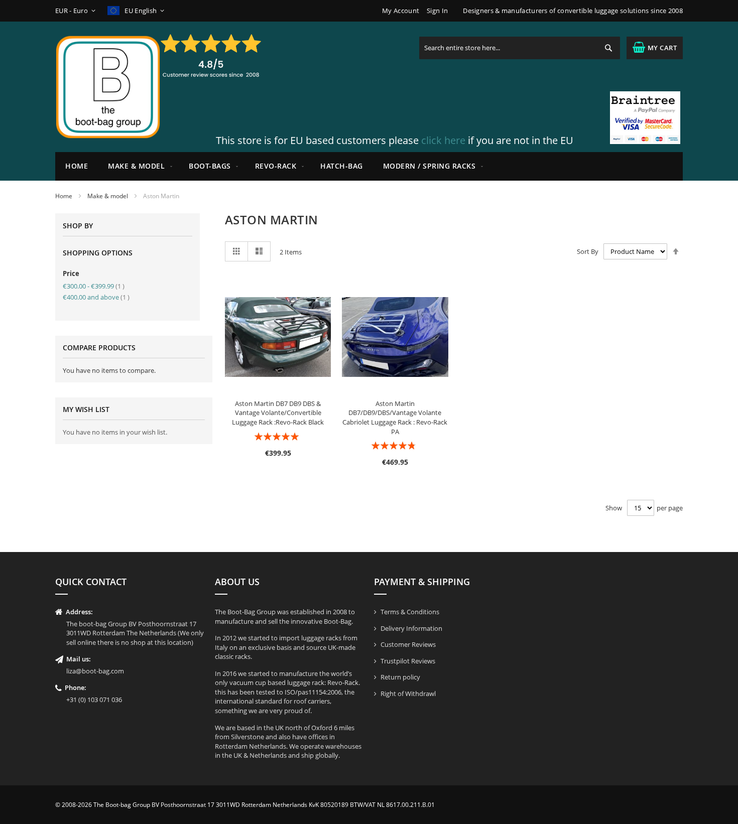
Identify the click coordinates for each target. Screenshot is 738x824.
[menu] (369, 166)
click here (443, 140)
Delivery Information (411, 628)
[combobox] (519, 48)
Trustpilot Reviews (408, 660)
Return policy (400, 676)
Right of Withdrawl (408, 693)
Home (63, 196)
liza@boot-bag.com (95, 670)
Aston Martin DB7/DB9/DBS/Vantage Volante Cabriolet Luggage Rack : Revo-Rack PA (394, 417)
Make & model (107, 196)
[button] (77, 11)
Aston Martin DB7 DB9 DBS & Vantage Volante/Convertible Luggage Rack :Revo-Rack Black (278, 413)
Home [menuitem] (76, 166)
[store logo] (108, 87)
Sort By (587, 251)
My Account (400, 10)
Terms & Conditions (410, 611)
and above (96, 297)
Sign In (437, 10)
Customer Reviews (408, 644)
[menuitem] (138, 166)
